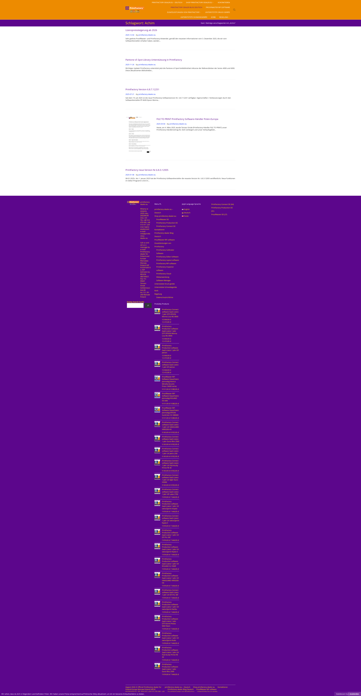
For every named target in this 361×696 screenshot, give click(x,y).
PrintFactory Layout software (167, 260)
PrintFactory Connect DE (165, 226)
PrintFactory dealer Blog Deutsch (181, 689)
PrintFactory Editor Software (167, 257)
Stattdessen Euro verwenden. (347, 694)
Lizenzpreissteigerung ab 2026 (141, 30)
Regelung (158, 294)
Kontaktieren (159, 229)
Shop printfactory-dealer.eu (165, 216)
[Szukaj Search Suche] (148, 305)
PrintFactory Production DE (167, 223)
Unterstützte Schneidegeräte (165, 287)
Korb (156, 290)
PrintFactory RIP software (166, 263)
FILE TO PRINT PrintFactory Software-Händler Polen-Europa (187, 119)
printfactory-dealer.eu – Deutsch (177, 687)
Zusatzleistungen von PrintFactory (181, 691)
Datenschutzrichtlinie (164, 297)
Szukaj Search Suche (135, 302)
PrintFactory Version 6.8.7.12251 (142, 89)
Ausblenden (354, 694)
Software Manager (163, 280)
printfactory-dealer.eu (147, 35)
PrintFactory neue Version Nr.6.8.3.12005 (147, 169)
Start (202, 23)
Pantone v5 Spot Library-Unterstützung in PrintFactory (154, 59)
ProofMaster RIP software (164, 240)
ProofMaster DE (162, 219)
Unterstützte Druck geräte (164, 284)
